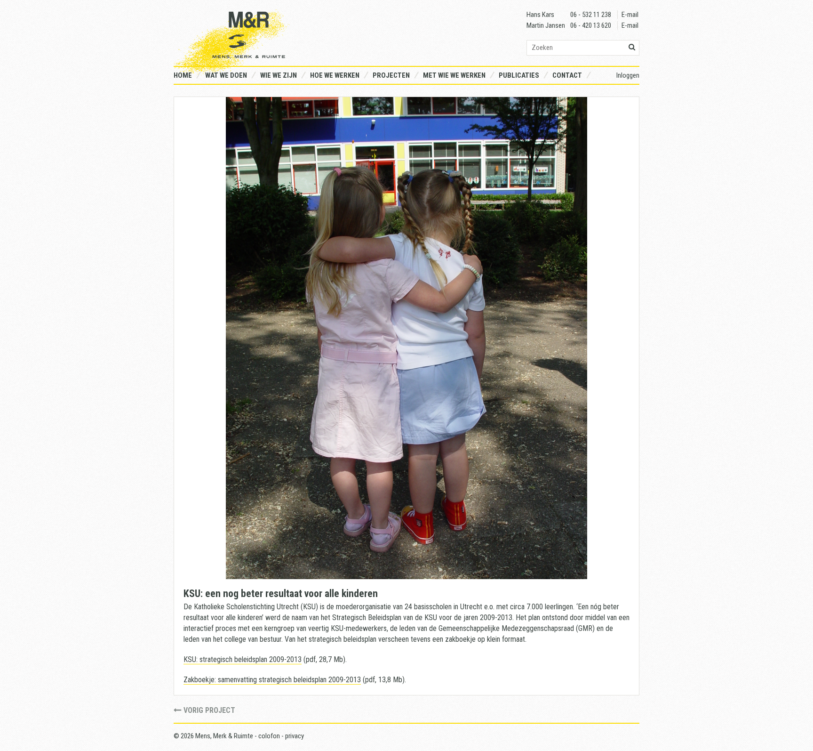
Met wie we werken (454, 75)
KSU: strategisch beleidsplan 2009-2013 (242, 659)
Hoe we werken (334, 75)
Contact (567, 75)
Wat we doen (226, 75)
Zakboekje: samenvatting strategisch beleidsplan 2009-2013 (272, 679)
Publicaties (519, 75)
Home (183, 75)
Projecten (391, 75)
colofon (269, 736)
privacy (294, 736)
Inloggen (627, 75)
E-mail (630, 14)
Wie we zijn (278, 75)
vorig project (209, 710)
